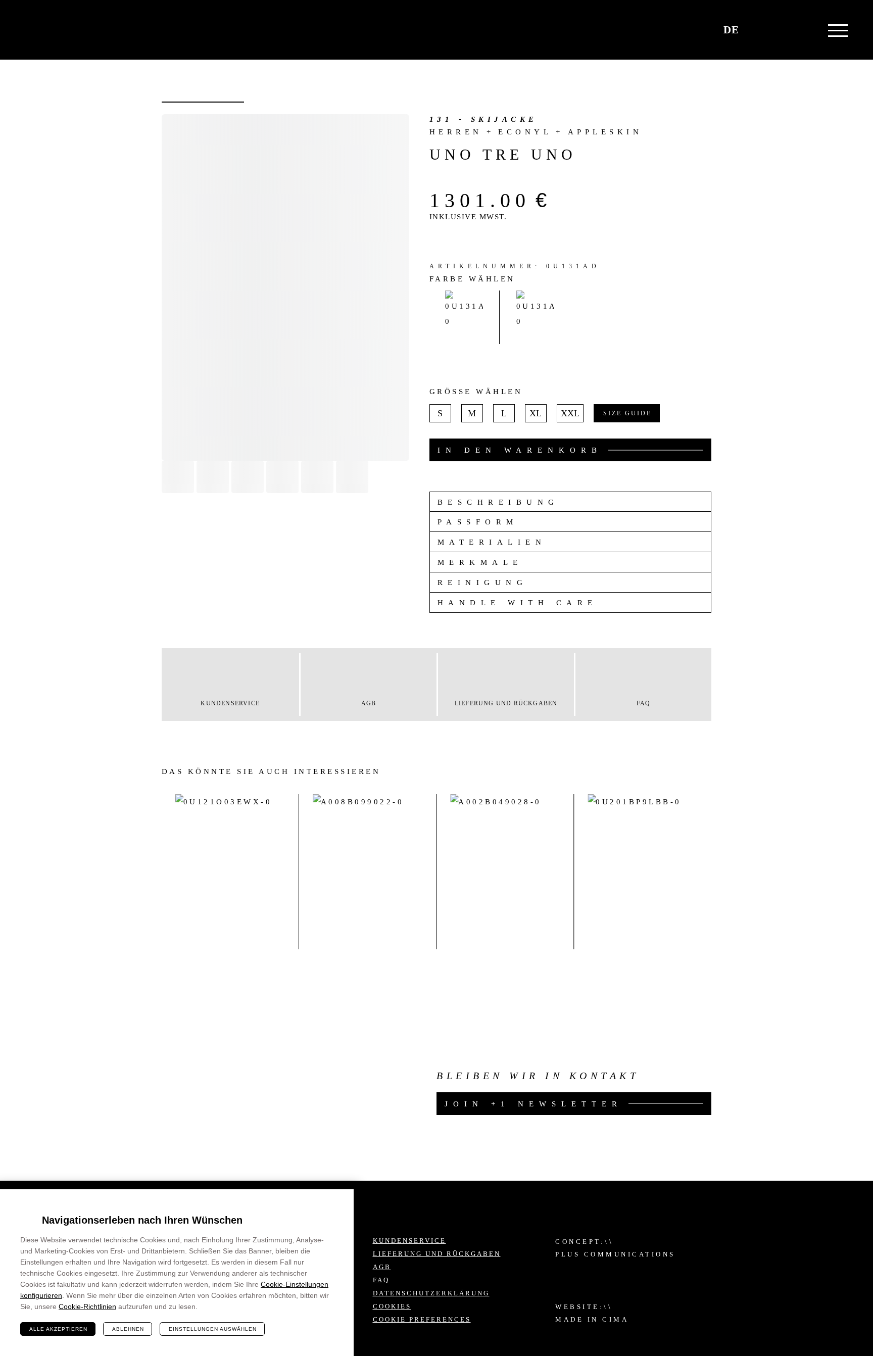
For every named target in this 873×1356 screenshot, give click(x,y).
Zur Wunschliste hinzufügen (183, 133)
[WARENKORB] (757, 30)
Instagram (771, 1248)
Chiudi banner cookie (340, 1203)
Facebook (797, 1248)
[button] (781, 29)
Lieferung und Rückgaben (437, 1253)
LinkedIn (771, 1275)
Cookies (392, 1306)
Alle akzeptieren (58, 1329)
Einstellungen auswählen (213, 1329)
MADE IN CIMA (591, 1319)
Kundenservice (409, 1240)
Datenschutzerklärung (431, 1293)
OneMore (61, 30)
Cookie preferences (422, 1319)
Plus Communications (615, 1254)
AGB (382, 1267)
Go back (203, 102)
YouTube (797, 1275)
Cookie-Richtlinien (87, 1306)
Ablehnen (128, 1329)
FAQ (381, 1280)
